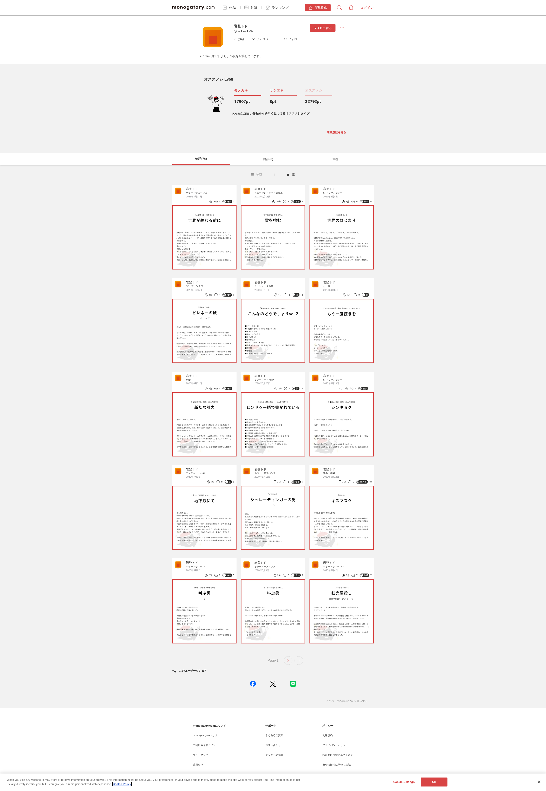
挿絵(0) (268, 159)
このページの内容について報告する (346, 701)
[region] (273, 782)
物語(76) (201, 158)
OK (434, 782)
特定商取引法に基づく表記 (337, 754)
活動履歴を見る (336, 132)
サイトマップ (200, 754)
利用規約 (327, 735)
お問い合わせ (273, 745)
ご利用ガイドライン (204, 745)
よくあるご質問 (274, 735)
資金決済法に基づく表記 (336, 764)
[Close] (539, 782)
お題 (253, 7)
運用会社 (198, 764)
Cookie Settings (404, 782)
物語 (259, 174)
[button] (253, 684)
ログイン (367, 7)
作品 (232, 7)
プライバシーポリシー (335, 745)
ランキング (280, 7)
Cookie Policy (122, 783)
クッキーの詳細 (274, 754)
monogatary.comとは (205, 735)
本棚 (335, 159)
